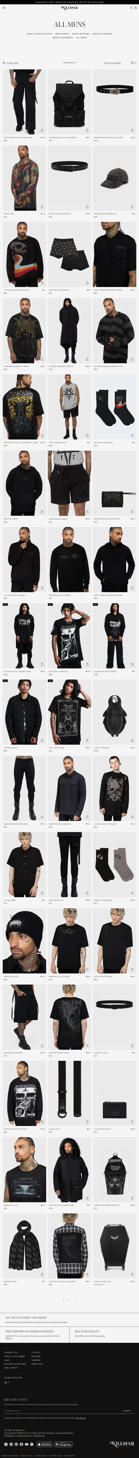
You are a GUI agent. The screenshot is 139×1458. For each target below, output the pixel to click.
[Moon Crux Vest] (24, 1169)
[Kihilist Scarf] (24, 1245)
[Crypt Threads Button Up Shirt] (114, 254)
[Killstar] (122, 1444)
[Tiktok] (11, 1444)
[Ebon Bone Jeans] (69, 864)
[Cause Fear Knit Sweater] (114, 788)
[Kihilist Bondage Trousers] (24, 788)
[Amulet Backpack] (114, 712)
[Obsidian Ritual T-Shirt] (69, 940)
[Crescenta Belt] (114, 1017)
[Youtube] (26, 1444)
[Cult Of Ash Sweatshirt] (24, 559)
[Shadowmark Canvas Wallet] (114, 483)
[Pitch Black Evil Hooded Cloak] (24, 635)
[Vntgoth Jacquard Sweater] (24, 254)
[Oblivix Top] (24, 178)
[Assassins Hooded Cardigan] (69, 330)
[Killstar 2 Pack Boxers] (69, 254)
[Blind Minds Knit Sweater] (24, 1093)
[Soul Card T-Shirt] (69, 712)
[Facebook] (21, 1444)
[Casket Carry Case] (114, 1245)
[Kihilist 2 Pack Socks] (114, 864)
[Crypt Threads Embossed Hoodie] (114, 559)
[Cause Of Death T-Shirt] (69, 1017)
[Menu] (3, 7)
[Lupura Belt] (69, 1093)
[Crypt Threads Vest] (69, 407)
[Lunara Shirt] (24, 864)
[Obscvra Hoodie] (24, 483)
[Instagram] (6, 1444)
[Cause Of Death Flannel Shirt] (69, 1245)
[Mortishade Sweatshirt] (69, 559)
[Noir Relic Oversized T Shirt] (24, 330)
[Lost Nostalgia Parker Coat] (69, 1169)
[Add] (42, 130)
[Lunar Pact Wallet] (114, 1093)
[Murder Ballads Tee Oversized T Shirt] (24, 407)
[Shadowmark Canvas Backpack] (69, 101)
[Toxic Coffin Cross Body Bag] (114, 1169)
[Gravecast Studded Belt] (69, 178)
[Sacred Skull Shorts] (24, 1017)
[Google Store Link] (63, 1444)
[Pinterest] (16, 1444)
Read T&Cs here (81, 1418)
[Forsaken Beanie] (24, 940)
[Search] (131, 7)
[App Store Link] (44, 1444)
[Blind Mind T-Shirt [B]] (69, 635)
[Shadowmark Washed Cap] (114, 178)
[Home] (69, 8)
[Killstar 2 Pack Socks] (114, 407)
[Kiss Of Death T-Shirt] (114, 940)
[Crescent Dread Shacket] (69, 788)
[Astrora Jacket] (24, 712)
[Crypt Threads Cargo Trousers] (24, 101)
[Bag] (135, 8)
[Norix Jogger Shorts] (69, 483)
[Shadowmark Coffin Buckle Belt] (114, 101)
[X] (31, 1444)
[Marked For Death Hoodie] (114, 635)
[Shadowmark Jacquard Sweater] (114, 330)
